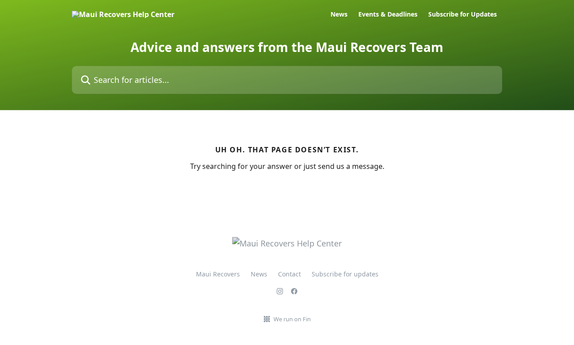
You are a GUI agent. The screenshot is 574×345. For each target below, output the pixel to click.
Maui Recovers (218, 274)
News (339, 14)
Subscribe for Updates (462, 14)
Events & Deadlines (387, 14)
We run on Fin (292, 319)
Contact (289, 274)
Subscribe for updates (345, 274)
